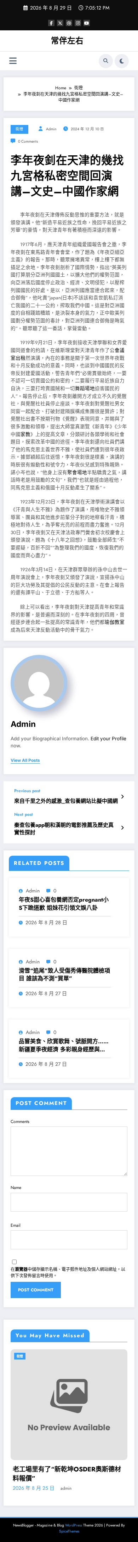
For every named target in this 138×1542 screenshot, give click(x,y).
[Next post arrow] (122, 828)
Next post (23, 814)
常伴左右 (67, 40)
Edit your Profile (108, 738)
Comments (20, 1121)
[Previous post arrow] (122, 797)
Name (16, 1187)
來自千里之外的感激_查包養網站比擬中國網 (66, 801)
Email (16, 1225)
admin (51, 129)
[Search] (106, 61)
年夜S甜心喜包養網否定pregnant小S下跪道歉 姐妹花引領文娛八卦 (64, 904)
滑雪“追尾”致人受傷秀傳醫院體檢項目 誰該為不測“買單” (64, 974)
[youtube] (87, 23)
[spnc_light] (122, 61)
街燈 (19, 129)
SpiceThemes (69, 1531)
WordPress (73, 1525)
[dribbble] (69, 23)
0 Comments (28, 141)
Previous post (27, 790)
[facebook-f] (51, 23)
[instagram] (78, 23)
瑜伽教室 (115, 622)
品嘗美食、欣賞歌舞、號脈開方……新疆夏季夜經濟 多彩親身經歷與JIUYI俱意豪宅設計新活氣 (64, 1045)
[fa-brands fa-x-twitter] (60, 23)
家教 (25, 434)
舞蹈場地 (85, 388)
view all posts (25, 760)
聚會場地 (77, 472)
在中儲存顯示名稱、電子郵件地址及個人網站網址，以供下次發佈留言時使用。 (68, 1272)
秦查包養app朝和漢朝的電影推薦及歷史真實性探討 (64, 828)
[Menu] (13, 60)
